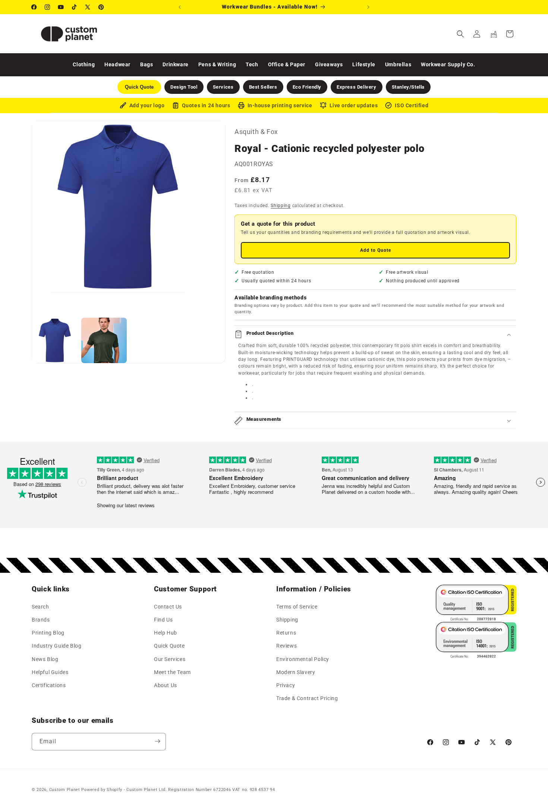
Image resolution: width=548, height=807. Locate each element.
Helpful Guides (50, 672)
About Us (165, 685)
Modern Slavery (295, 672)
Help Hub (165, 633)
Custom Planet (64, 789)
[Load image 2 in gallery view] (104, 340)
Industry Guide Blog (56, 646)
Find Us (163, 620)
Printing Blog (48, 633)
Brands (41, 620)
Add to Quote (375, 250)
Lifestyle (363, 64)
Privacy (285, 685)
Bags (146, 64)
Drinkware (175, 64)
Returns (286, 633)
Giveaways (329, 64)
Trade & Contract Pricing (307, 698)
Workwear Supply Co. (448, 64)
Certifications (49, 685)
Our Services (169, 659)
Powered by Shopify (101, 789)
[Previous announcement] (179, 7)
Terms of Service (297, 607)
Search (40, 607)
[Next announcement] (368, 7)
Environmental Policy (302, 659)
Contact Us (168, 607)
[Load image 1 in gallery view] (55, 340)
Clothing (84, 64)
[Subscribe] (157, 741)
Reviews (286, 646)
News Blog (45, 659)
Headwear (117, 64)
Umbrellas (398, 64)
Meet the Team (172, 672)
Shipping (281, 205)
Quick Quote (169, 646)
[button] (460, 34)
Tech (252, 64)
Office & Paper (286, 64)
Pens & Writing (217, 64)
